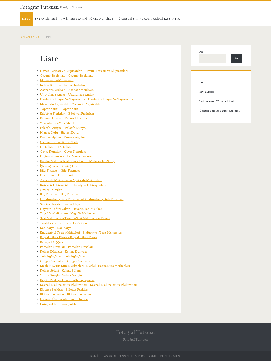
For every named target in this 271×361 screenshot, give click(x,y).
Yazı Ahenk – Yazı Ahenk (57, 123)
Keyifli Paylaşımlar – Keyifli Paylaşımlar (67, 280)
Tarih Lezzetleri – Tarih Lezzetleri (63, 223)
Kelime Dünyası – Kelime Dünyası (63, 252)
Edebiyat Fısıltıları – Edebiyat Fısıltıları (67, 114)
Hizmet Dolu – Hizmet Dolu (59, 133)
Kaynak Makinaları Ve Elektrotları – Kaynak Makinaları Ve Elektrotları (88, 285)
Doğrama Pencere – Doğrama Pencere (66, 156)
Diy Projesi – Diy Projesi (56, 175)
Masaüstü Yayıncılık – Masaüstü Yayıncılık (70, 104)
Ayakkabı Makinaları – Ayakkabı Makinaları (71, 180)
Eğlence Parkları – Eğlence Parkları (64, 290)
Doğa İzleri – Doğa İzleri (56, 147)
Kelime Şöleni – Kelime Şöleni (60, 271)
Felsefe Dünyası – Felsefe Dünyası (64, 128)
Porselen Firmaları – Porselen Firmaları (66, 247)
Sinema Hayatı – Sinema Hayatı (61, 204)
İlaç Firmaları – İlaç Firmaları (59, 194)
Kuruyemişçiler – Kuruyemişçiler (62, 137)
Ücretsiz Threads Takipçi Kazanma (149, 18)
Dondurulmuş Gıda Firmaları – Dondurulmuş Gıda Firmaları (81, 199)
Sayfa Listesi (46, 18)
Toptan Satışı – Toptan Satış (59, 109)
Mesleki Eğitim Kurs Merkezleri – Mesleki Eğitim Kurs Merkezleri (85, 266)
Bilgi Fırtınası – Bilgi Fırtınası (60, 171)
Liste (26, 18)
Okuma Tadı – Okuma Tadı (59, 142)
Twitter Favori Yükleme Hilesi (88, 18)
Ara (201, 51)
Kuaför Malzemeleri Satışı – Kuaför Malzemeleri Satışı (77, 161)
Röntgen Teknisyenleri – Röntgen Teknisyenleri (73, 185)
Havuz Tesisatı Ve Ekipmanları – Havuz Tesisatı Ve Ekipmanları (84, 71)
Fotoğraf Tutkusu (39, 7)
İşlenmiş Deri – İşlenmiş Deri (59, 166)
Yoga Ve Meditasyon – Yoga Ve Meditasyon (69, 213)
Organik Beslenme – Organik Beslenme (66, 76)
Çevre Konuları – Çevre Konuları (63, 152)
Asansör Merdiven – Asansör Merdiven (67, 90)
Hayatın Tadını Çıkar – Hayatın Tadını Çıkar (71, 209)
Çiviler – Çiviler (51, 190)
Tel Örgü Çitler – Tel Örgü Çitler (62, 256)
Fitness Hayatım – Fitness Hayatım (63, 118)
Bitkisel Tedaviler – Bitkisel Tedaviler (65, 294)
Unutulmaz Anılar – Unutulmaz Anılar (67, 95)
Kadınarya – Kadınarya (55, 228)
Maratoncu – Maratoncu (56, 80)
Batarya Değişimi (51, 242)
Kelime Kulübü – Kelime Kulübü (62, 85)
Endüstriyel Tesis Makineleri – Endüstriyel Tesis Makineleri (81, 233)
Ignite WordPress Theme (115, 356)
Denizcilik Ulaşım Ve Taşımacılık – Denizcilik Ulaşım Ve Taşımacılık (86, 99)
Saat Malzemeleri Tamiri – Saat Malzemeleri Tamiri (75, 218)
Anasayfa (30, 37)
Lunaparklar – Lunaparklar (59, 304)
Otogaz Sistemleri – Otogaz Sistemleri (65, 261)
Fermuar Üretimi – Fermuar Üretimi (64, 299)
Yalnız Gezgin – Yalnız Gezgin (61, 275)
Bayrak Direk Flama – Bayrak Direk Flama (68, 237)
